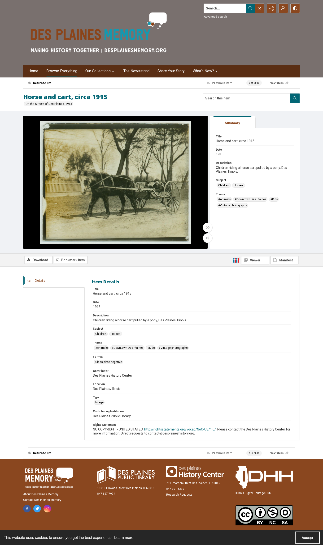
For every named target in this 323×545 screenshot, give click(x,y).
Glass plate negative (108, 362)
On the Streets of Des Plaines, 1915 (49, 104)
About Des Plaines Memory (40, 494)
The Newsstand (136, 71)
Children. (224, 185)
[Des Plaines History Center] (195, 472)
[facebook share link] (27, 508)
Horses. (239, 185)
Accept (307, 538)
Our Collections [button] (98, 71)
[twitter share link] (37, 508)
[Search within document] (295, 98)
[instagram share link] (47, 508)
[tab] (232, 122)
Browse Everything (61, 71)
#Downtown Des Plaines (250, 199)
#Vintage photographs (232, 205)
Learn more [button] (123, 538)
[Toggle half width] (207, 238)
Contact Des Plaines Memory (42, 500)
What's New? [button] (203, 71)
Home (33, 71)
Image (99, 402)
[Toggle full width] (207, 227)
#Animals (224, 199)
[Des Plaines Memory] (49, 478)
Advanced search (215, 16)
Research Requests (179, 494)
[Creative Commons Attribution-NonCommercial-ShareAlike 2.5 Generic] (264, 515)
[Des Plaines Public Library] (126, 475)
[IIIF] (236, 260)
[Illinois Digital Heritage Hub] (264, 477)
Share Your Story (171, 71)
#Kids (274, 199)
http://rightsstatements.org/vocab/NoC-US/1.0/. (180, 429)
